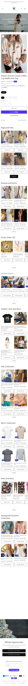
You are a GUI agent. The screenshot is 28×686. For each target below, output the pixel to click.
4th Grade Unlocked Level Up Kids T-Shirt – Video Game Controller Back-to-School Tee (7, 327)
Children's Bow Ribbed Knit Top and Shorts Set (20, 408)
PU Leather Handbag (5, 144)
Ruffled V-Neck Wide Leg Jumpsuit (20, 613)
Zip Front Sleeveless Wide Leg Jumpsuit (6, 614)
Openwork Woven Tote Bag (19, 166)
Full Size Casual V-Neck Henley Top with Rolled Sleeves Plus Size (7, 536)
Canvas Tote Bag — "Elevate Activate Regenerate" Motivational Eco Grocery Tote (6, 351)
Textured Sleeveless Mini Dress (6, 223)
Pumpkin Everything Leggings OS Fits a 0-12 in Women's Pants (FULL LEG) (18, 495)
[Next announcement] (25, 2)
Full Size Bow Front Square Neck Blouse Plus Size (20, 536)
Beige (3, 92)
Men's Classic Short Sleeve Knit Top (7, 441)
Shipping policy (14, 683)
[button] (2, 8)
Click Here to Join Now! (14, 654)
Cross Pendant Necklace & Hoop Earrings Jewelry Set (18, 254)
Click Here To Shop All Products (14, 26)
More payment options (14, 115)
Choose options (20, 171)
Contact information (21, 683)
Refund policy (17, 681)
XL (15, 97)
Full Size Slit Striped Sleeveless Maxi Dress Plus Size (20, 201)
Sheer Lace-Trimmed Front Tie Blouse (6, 559)
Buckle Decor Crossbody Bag (6, 166)
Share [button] (3, 120)
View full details (21, 120)
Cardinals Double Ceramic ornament (6, 254)
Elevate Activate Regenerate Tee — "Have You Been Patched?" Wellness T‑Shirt (20, 351)
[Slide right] (16, 265)
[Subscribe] (20, 665)
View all (14, 176)
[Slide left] (11, 265)
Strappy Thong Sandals (5, 289)
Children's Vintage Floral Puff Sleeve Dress (19, 384)
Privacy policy (24, 681)
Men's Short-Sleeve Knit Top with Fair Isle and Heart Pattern (7, 464)
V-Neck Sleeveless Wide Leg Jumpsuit (6, 594)
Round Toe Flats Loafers (17, 289)
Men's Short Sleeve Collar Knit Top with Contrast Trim (20, 441)
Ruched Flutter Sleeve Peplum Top (20, 558)
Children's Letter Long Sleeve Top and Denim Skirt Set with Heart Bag (7, 384)
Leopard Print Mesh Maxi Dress (20, 223)
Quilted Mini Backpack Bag (19, 144)
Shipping (2, 83)
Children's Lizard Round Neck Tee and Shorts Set (7, 408)
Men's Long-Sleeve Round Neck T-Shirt (20, 464)
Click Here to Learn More (14, 650)
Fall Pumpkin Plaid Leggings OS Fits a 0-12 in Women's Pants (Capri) (6, 495)
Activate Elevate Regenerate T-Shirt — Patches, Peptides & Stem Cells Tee (20, 327)
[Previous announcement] (2, 2)
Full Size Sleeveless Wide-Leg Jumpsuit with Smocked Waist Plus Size (19, 594)
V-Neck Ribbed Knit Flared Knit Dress (7, 201)
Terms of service (7, 683)
